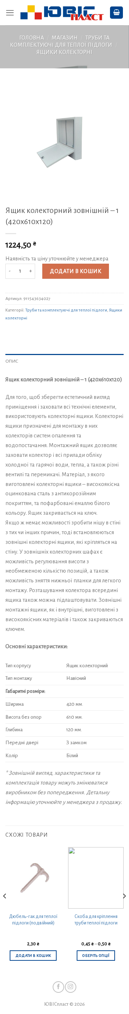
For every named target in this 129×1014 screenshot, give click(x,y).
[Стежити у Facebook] (58, 986)
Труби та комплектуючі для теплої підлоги (66, 310)
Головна (31, 38)
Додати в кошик (75, 271)
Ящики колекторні (64, 52)
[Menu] (10, 13)
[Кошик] (116, 12)
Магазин (65, 38)
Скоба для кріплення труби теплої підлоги (96, 920)
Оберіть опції (95, 956)
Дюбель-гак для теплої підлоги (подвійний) (33, 920)
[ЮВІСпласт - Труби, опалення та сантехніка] (62, 13)
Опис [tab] (11, 361)
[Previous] (5, 910)
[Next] (124, 910)
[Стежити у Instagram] (70, 986)
